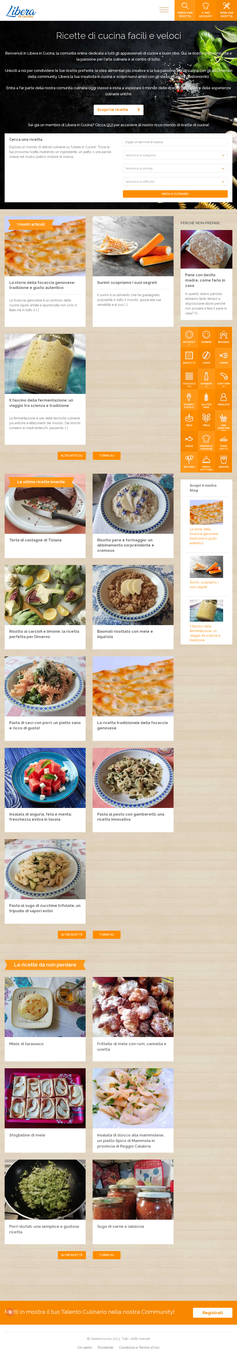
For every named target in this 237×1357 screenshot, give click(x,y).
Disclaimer (105, 1347)
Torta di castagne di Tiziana (35, 540)
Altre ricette (72, 934)
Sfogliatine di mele (27, 1135)
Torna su (106, 455)
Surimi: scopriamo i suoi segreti (127, 282)
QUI (109, 125)
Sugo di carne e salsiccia (120, 1226)
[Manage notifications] (10, 1312)
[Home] (21, 11)
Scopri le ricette (112, 109)
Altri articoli (72, 455)
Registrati (213, 1312)
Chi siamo (84, 1347)
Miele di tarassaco (26, 1043)
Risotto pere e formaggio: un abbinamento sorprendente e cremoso (125, 545)
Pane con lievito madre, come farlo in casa (205, 280)
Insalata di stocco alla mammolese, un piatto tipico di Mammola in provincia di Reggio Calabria (130, 1140)
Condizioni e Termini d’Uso (139, 1347)
